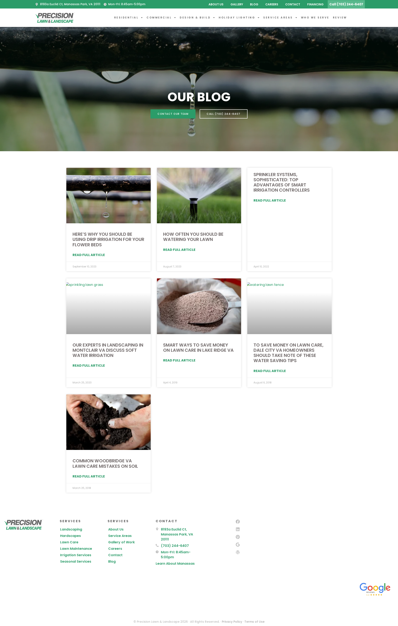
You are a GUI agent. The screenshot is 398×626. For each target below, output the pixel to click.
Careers (271, 4)
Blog (254, 4)
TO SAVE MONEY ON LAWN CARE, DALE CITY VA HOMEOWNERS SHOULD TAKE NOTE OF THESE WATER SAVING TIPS (288, 353)
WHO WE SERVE (315, 17)
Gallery (237, 4)
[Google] (238, 545)
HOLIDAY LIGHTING (237, 17)
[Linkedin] (238, 529)
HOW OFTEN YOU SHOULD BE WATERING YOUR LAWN (193, 236)
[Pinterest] (238, 537)
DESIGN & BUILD (195, 17)
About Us (216, 4)
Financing (315, 4)
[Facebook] (238, 522)
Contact (292, 4)
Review (340, 17)
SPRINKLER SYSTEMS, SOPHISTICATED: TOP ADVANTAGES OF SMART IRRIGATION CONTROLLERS (282, 182)
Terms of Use (254, 622)
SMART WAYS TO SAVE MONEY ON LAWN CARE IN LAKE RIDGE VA (198, 347)
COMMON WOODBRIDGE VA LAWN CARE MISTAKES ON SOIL (105, 463)
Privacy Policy (232, 622)
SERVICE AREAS (278, 17)
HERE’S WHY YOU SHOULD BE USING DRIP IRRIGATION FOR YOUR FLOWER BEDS (108, 239)
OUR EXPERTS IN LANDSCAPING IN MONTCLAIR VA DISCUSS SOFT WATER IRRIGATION (108, 350)
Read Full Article (89, 255)
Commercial (159, 17)
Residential (126, 17)
